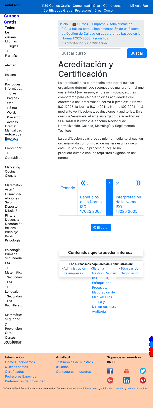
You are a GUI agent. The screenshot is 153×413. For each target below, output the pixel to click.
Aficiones (12, 198)
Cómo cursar (113, 6)
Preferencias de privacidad (25, 381)
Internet (11, 126)
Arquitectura (14, 342)
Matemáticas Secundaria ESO (14, 277)
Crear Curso (103, 10)
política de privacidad (112, 388)
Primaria (11, 254)
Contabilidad (14, 158)
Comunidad (81, 6)
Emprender (13, 148)
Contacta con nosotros (73, 372)
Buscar (136, 53)
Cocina (10, 171)
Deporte (11, 206)
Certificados (14, 372)
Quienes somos (16, 367)
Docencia (12, 220)
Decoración (13, 224)
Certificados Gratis (57, 10)
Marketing (12, 167)
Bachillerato (14, 305)
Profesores (83, 10)
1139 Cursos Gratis (56, 6)
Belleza (10, 228)
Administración (121, 24)
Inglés (13, 46)
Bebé (9, 236)
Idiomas (11, 41)
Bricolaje (11, 232)
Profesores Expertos (20, 376)
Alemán (10, 65)
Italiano (10, 75)
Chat (96, 6)
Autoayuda (13, 134)
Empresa (11, 138)
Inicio (64, 24)
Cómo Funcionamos (20, 362)
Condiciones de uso (88, 388)
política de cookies (137, 388)
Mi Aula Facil (139, 6)
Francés (11, 56)
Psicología (13, 240)
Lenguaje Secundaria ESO (14, 296)
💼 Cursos (80, 24)
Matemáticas (14, 185)
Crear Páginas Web (13, 98)
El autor (102, 228)
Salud (9, 202)
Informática (13, 88)
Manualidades (15, 130)
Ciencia (10, 176)
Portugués (13, 84)
